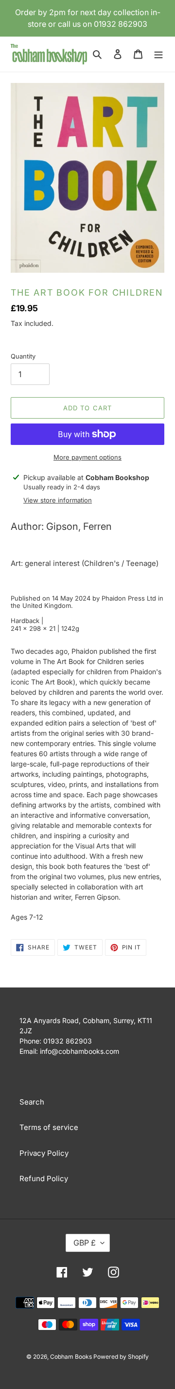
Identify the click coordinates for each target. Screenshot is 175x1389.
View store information (57, 500)
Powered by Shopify (121, 1356)
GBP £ (84, 1243)
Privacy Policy (44, 1153)
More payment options (87, 457)
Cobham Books (71, 1356)
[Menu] (158, 54)
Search (31, 1102)
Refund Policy (43, 1178)
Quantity (23, 356)
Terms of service (48, 1127)
